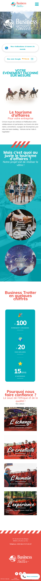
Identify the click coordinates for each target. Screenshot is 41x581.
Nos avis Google (20, 58)
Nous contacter (30, 575)
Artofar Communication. (15, 579)
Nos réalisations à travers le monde (20, 47)
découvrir (20, 429)
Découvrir (20, 202)
